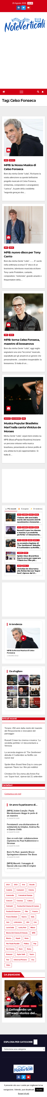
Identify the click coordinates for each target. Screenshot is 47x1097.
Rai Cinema (10, 949)
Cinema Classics (13, 1006)
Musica (12, 160)
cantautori (20, 890)
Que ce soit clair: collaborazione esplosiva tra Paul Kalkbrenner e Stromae (22, 840)
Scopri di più (23, 1094)
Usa (32, 960)
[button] (38, 92)
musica (8, 938)
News (11, 247)
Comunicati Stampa (25, 895)
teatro (31, 954)
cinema (31, 890)
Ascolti (7, 418)
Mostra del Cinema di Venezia (17, 933)
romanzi (9, 954)
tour (7, 960)
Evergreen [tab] (23, 509)
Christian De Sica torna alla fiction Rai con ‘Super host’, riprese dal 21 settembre (28, 571)
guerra (24, 917)
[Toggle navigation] (21, 92)
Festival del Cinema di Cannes (28, 906)
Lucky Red (22, 927)
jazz (7, 922)
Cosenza (20, 901)
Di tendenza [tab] (36, 509)
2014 (8, 885)
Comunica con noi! (13, 794)
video (8, 965)
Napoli (18, 938)
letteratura (18, 922)
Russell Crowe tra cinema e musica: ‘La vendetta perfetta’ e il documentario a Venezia (28, 532)
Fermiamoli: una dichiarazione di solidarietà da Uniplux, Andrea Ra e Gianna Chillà (23, 827)
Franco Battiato (11, 917)
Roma (29, 949)
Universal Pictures (20, 960)
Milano (32, 927)
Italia (32, 917)
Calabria (9, 890)
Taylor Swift (21, 954)
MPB (6, 160)
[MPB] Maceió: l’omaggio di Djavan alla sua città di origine (21, 864)
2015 (16, 885)
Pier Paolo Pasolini (12, 944)
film (26, 911)
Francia (35, 911)
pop (34, 944)
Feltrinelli (9, 906)
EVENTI (31, 514)
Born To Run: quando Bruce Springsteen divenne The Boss (22, 853)
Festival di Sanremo (13, 911)
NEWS (36, 514)
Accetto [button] (39, 1090)
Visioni (33, 1006)
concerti (9, 901)
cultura (30, 901)
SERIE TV (36, 540)
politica (26, 944)
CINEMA (25, 514)
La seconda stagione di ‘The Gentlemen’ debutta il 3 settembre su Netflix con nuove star (28, 545)
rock (21, 949)
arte (23, 885)
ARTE (19, 514)
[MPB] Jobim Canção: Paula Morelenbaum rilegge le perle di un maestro (22, 813)
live (35, 922)
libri (27, 922)
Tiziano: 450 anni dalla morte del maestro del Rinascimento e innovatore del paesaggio (29, 520)
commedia (10, 895)
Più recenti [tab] (11, 509)
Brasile (32, 885)
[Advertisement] (23, 61)
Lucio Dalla (10, 927)
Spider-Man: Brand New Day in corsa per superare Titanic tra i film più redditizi (29, 558)
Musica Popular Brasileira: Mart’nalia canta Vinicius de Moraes (22, 427)
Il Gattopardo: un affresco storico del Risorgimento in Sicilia (22, 1013)
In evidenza (16, 418)
